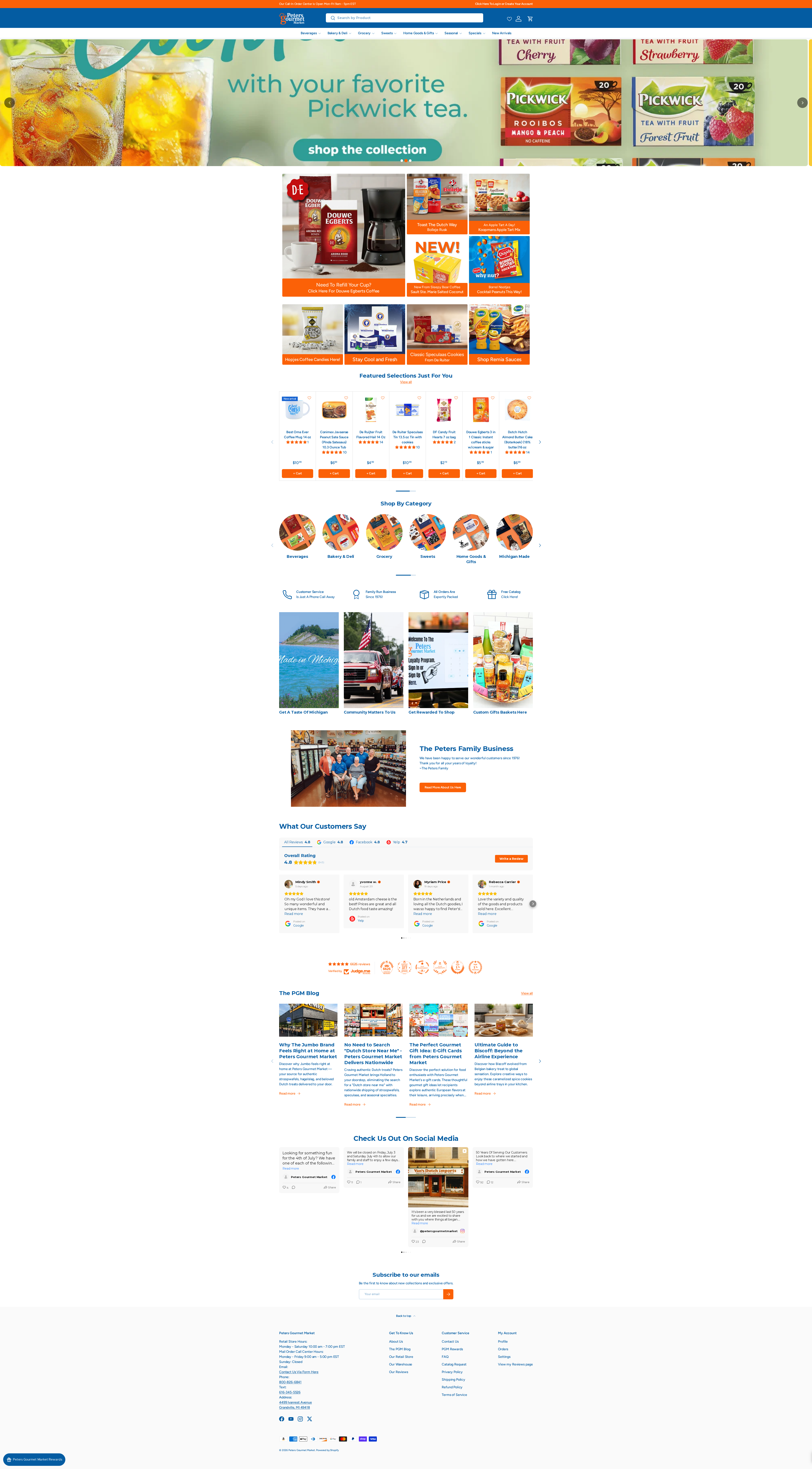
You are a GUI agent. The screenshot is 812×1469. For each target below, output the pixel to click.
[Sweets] (427, 532)
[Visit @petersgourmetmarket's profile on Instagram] (414, 1231)
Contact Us (450, 1341)
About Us (396, 1341)
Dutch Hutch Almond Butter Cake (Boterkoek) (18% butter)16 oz (517, 439)
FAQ (445, 1357)
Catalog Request (454, 1364)
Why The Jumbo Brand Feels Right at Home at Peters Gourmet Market (308, 1050)
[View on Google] (288, 884)
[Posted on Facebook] (333, 1177)
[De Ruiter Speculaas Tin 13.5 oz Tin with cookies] (407, 409)
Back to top (404, 1316)
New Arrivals (501, 33)
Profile (503, 1341)
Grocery (364, 33)
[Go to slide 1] (402, 160)
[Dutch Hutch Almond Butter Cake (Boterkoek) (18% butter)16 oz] (517, 409)
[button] (530, 18)
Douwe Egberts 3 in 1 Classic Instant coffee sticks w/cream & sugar (480, 439)
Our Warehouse (400, 1364)
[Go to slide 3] (410, 160)
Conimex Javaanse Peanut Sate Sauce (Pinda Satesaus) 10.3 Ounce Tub (334, 439)
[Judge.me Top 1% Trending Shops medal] (475, 967)
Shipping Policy (453, 1380)
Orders (503, 1349)
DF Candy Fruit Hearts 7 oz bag (444, 434)
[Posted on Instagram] (462, 1231)
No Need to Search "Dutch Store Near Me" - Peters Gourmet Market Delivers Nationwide (373, 1053)
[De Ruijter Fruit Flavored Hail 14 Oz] (371, 409)
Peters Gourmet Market (301, 1450)
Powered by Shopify (327, 1450)
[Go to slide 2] (406, 160)
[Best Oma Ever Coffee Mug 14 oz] (297, 409)
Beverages (309, 33)
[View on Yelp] (353, 884)
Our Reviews (398, 1372)
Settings (504, 1357)
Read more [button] (293, 914)
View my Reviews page (515, 1364)
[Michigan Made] (514, 532)
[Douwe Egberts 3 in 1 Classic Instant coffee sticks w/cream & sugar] (481, 409)
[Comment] (292, 1188)
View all (406, 382)
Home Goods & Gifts (418, 33)
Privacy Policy (452, 1372)
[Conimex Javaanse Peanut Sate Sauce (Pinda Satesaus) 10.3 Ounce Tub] (334, 409)
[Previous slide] (9, 102)
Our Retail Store (401, 1357)
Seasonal (451, 33)
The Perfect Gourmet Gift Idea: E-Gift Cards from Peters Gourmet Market (435, 1053)
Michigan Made (514, 556)
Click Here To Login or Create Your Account (504, 4)
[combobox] (404, 17)
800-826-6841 (290, 1382)
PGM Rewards (452, 1349)
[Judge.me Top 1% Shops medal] (457, 967)
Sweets (386, 33)
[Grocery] (384, 532)
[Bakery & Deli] (340, 532)
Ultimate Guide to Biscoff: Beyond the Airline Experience (499, 1050)
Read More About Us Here (443, 787)
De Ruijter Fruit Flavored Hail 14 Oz (370, 434)
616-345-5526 (289, 1392)
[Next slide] (802, 102)
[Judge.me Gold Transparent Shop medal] (422, 967)
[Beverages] (297, 532)
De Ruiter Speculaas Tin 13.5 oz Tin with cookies (407, 437)
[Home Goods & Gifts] (471, 532)
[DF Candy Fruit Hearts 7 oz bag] (444, 409)
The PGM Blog (399, 1349)
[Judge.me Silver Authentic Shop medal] (440, 967)
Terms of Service (454, 1395)
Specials (475, 33)
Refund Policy (452, 1387)
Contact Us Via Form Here (298, 1372)
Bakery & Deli (337, 33)
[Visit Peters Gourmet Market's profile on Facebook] (286, 1177)
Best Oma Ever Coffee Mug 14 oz (297, 434)
